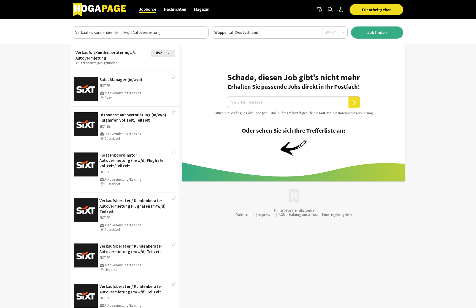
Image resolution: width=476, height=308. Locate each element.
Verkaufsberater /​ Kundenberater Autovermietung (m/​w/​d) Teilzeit (130, 248)
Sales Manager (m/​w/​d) (120, 79)
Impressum (266, 214)
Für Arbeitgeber (376, 9)
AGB (322, 113)
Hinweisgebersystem (337, 214)
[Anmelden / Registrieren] (341, 9)
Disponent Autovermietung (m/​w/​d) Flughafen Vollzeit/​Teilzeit (132, 117)
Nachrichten (175, 9)
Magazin (201, 9)
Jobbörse (147, 9)
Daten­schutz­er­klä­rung (355, 113)
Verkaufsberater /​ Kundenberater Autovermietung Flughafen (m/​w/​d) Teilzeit (132, 206)
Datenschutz (245, 214)
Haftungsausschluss (303, 214)
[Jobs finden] (330, 9)
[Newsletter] (319, 9)
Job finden (377, 32)
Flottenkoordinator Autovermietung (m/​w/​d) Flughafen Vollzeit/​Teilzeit (132, 160)
